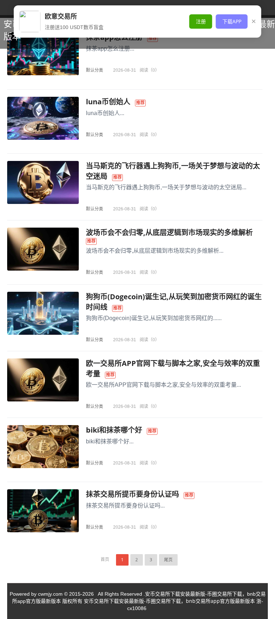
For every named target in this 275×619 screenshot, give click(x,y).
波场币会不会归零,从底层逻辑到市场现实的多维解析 (169, 232)
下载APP (231, 21)
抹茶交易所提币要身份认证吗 (132, 494)
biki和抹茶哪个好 (114, 430)
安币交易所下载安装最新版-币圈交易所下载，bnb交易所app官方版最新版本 (169, 600)
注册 (201, 21)
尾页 (168, 560)
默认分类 (94, 70)
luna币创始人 (108, 101)
